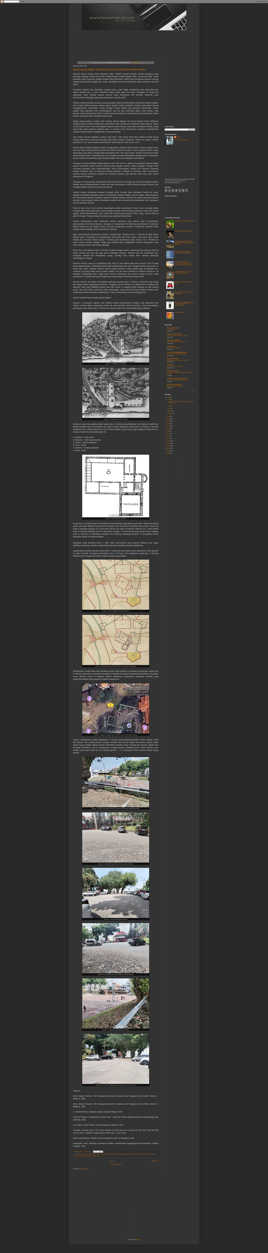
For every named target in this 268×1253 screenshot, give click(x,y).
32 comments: (87, 1151)
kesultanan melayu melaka (107, 1154)
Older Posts (154, 1161)
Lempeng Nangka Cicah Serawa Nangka (177, 335)
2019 (168, 431)
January (170, 413)
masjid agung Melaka (124, 1154)
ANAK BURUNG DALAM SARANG (185, 221)
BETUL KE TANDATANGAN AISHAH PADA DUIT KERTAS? (183, 252)
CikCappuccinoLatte (173, 371)
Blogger (137, 1239)
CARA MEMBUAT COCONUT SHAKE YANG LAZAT (183, 272)
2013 (168, 443)
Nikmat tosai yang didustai (173, 347)
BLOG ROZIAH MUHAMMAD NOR (177, 352)
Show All (193, 390)
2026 (168, 397)
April (169, 408)
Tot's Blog (170, 364)
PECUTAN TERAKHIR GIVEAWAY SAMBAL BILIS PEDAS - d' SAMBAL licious (184, 304)
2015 (168, 438)
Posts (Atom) (84, 1169)
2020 (168, 428)
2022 (168, 424)
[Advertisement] (124, 43)
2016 (168, 436)
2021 (168, 426)
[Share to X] (98, 1152)
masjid (116, 1154)
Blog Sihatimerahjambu (174, 340)
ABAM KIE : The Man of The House (177, 378)
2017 (168, 433)
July (169, 399)
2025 (168, 416)
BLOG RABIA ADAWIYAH (174, 384)
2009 (168, 453)
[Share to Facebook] (100, 1152)
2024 (168, 419)
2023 (168, 421)
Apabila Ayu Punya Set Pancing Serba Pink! (178, 360)
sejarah (136, 1154)
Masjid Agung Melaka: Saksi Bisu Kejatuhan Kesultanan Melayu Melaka (109, 69)
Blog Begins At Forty (173, 328)
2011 (168, 448)
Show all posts (135, 62)
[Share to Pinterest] (102, 1152)
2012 (168, 446)
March (170, 411)
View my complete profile (181, 139)
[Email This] (94, 1152)
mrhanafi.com (171, 346)
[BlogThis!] (96, 1152)
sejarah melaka (142, 1154)
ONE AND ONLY (179, 312)
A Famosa (80, 1154)
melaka (132, 1154)
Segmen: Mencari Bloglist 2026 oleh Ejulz (177, 380)
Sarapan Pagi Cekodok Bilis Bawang (176, 354)
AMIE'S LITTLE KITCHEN (174, 334)
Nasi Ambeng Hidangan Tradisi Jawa (176, 341)
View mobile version (115, 1164)
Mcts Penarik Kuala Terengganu (175, 386)
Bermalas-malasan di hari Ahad (175, 366)
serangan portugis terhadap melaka (91, 1156)
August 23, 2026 (171, 329)
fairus (178, 137)
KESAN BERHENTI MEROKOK (184, 231)
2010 (168, 450)
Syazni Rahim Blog (172, 358)
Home (112, 1161)
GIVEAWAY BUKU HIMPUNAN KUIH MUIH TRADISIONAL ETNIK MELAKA (184, 243)
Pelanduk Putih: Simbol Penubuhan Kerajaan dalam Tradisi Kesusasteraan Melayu (183, 263)
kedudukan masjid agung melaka (91, 1154)
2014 (168, 441)
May (169, 406)
